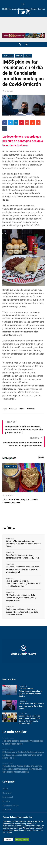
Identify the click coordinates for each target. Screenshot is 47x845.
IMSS (23, 408)
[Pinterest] (21, 122)
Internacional (7, 797)
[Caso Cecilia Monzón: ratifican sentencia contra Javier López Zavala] (9, 705)
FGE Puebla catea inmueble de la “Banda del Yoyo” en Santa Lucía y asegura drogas (21, 598)
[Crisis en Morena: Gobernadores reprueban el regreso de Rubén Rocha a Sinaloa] (9, 690)
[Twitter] (10, 122)
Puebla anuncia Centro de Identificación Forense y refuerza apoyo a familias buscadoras (23, 584)
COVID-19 (13, 408)
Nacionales (6, 793)
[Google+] (27, 122)
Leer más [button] (8, 839)
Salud (28, 56)
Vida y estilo (14, 467)
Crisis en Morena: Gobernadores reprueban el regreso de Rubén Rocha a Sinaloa (23, 544)
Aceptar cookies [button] (22, 839)
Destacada (8, 56)
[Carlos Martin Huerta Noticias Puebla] (23, 26)
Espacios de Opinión (10, 805)
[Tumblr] (4, 128)
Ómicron (31, 408)
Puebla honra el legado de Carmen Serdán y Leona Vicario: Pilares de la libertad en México (22, 612)
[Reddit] (32, 122)
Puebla (19, 56)
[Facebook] (4, 122)
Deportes (6, 801)
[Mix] (38, 122)
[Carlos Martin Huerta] (23, 651)
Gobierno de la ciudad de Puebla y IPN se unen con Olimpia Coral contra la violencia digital (22, 569)
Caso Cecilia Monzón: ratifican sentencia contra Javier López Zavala (22, 556)
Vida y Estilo (7, 809)
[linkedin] (15, 122)
